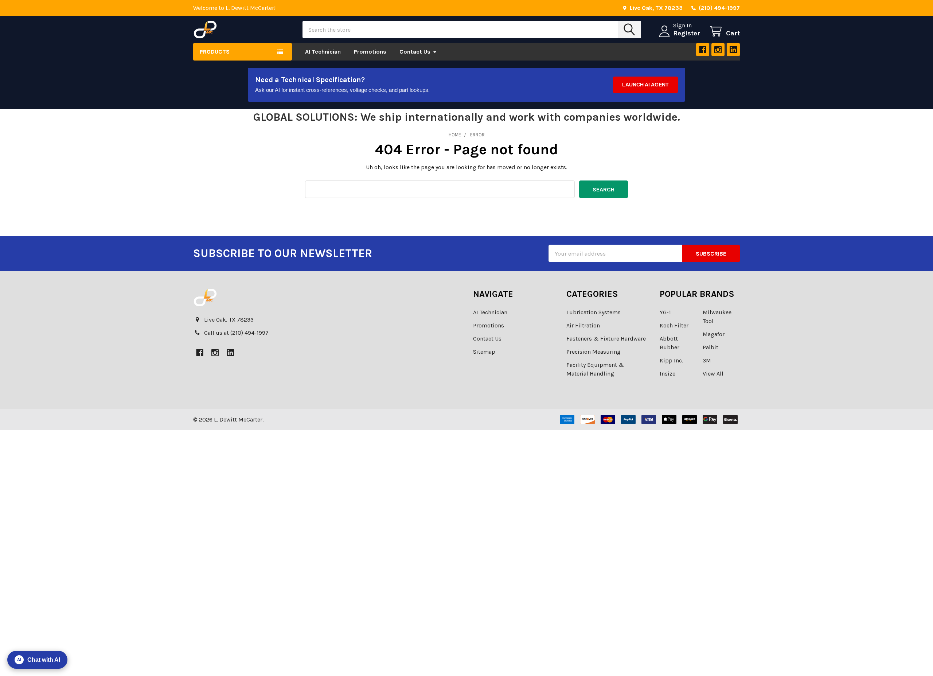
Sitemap (484, 351)
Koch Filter (674, 325)
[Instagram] (718, 49)
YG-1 (665, 312)
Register (686, 33)
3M (707, 360)
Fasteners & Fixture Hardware (606, 338)
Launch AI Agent (645, 85)
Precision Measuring (593, 351)
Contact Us (414, 51)
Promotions (370, 51)
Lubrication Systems (593, 312)
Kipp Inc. (671, 360)
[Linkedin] (733, 49)
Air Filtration (583, 325)
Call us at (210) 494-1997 (236, 332)
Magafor (714, 334)
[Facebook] (702, 49)
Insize (667, 373)
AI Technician (323, 51)
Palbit (710, 347)
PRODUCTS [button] (215, 51)
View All (713, 373)
